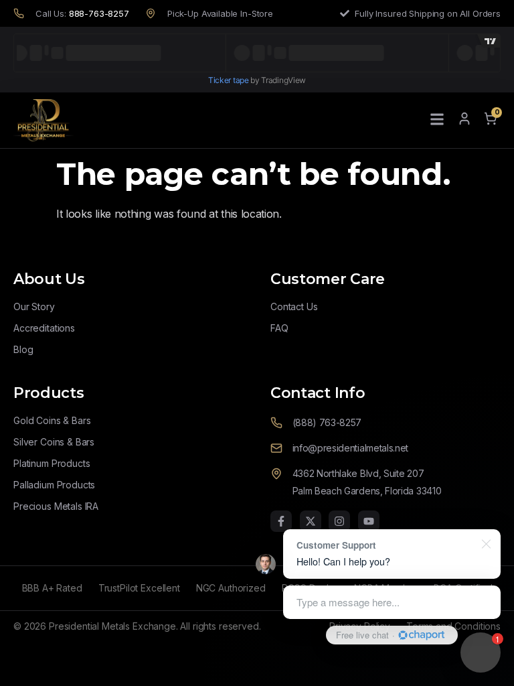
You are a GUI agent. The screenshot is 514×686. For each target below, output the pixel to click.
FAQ (279, 328)
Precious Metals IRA (55, 506)
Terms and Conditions (453, 626)
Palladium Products (54, 484)
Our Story (34, 306)
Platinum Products (51, 463)
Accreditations (44, 328)
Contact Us (294, 306)
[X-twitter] (310, 521)
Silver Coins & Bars (53, 442)
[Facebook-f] (281, 521)
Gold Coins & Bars (51, 420)
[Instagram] (339, 521)
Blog (23, 349)
